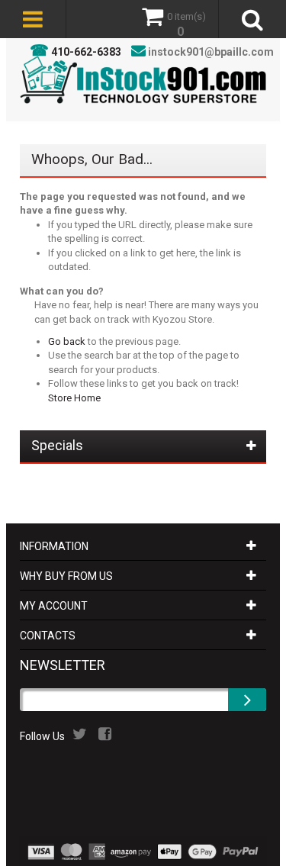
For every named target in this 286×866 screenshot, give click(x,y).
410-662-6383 (86, 52)
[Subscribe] (247, 699)
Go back (66, 341)
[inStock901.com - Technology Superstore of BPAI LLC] (143, 80)
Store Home (74, 398)
